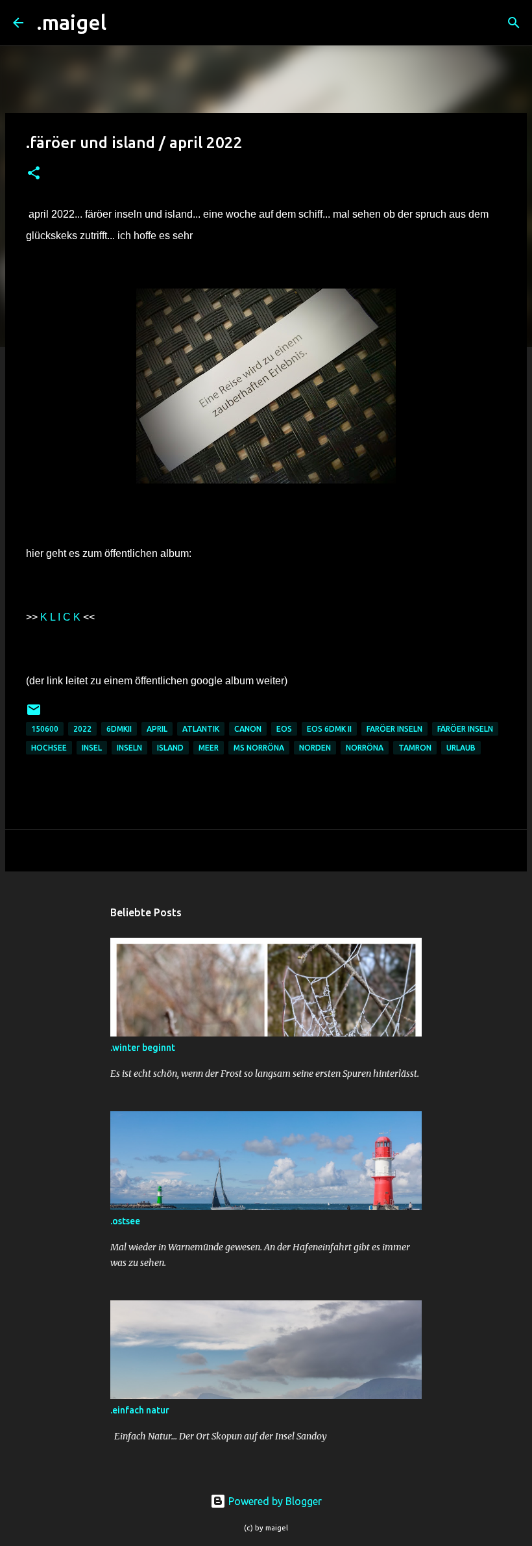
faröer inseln (394, 729)
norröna (364, 747)
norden (315, 747)
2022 (82, 729)
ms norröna (259, 747)
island (170, 747)
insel (92, 747)
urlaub (461, 747)
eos (284, 729)
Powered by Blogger (274, 1501)
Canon (247, 729)
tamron (414, 747)
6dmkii (119, 729)
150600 (44, 729)
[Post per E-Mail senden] (34, 714)
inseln (129, 747)
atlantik (200, 729)
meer (209, 747)
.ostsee (125, 1221)
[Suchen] (124, 22)
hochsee (49, 747)
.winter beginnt (142, 1047)
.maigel (71, 22)
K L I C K (60, 617)
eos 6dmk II (329, 729)
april (157, 729)
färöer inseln (465, 729)
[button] (34, 174)
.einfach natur (139, 1410)
